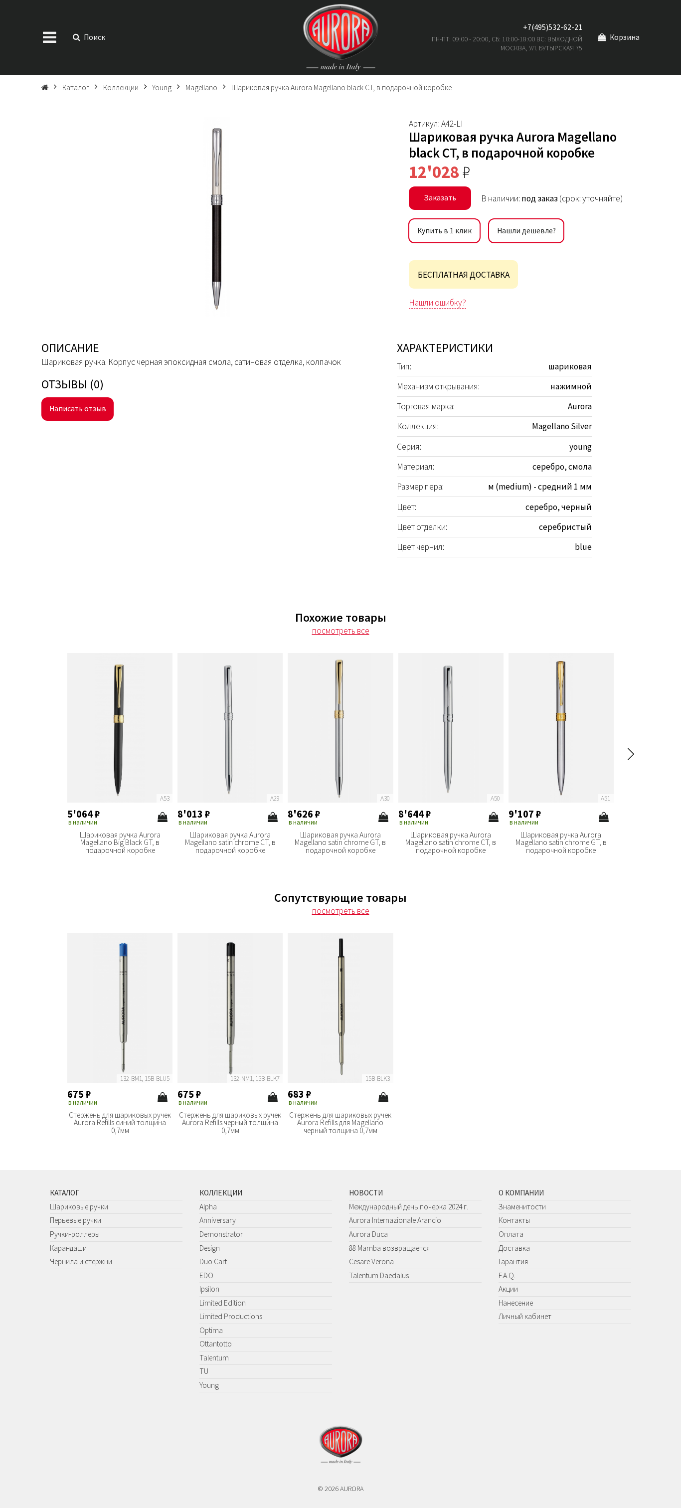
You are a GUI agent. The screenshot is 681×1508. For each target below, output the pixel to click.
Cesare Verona (371, 1261)
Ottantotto (215, 1343)
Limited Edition (222, 1303)
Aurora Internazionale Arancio (395, 1220)
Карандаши (68, 1248)
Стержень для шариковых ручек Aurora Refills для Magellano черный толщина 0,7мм (340, 1123)
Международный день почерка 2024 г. (408, 1206)
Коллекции (220, 1192)
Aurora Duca (368, 1234)
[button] (631, 754)
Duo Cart (213, 1261)
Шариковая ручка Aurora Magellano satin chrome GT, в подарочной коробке (340, 842)
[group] (216, 217)
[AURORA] (340, 37)
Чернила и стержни (81, 1261)
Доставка (514, 1248)
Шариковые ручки (79, 1206)
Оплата (511, 1234)
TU (203, 1371)
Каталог (64, 1192)
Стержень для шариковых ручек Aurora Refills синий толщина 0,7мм (120, 1123)
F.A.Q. (507, 1275)
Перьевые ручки (75, 1220)
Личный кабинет (525, 1316)
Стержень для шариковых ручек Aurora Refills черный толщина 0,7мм (230, 1123)
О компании (521, 1192)
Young (209, 1385)
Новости (366, 1192)
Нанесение (516, 1303)
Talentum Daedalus (379, 1275)
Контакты (514, 1220)
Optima (211, 1330)
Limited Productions (230, 1316)
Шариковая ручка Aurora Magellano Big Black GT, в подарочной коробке (120, 842)
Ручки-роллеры (75, 1234)
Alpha (208, 1206)
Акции (508, 1289)
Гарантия (513, 1261)
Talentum (214, 1357)
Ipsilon (209, 1289)
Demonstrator (221, 1234)
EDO (206, 1275)
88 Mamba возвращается (389, 1248)
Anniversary (217, 1220)
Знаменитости (522, 1206)
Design (209, 1248)
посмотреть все (340, 630)
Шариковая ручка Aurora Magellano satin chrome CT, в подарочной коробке (230, 842)
